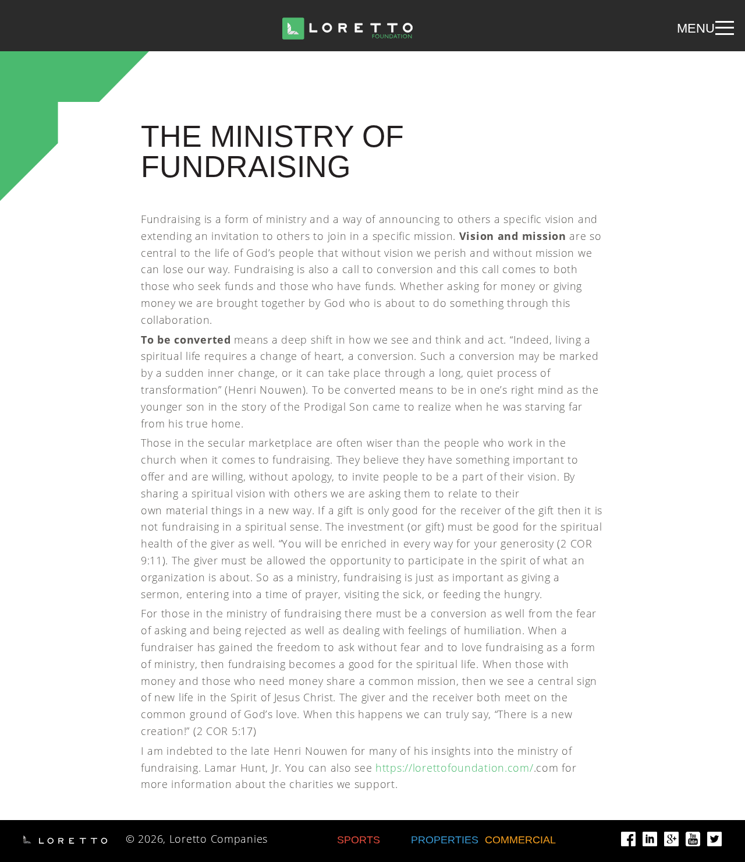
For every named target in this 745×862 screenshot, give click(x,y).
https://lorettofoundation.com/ (454, 768)
